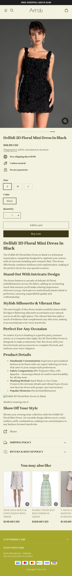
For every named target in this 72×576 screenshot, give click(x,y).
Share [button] (13, 431)
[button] (5, 10)
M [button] (18, 186)
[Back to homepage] (36, 10)
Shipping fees (10, 149)
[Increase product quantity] (18, 215)
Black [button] (10, 201)
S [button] (7, 186)
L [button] (28, 186)
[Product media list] (36, 73)
